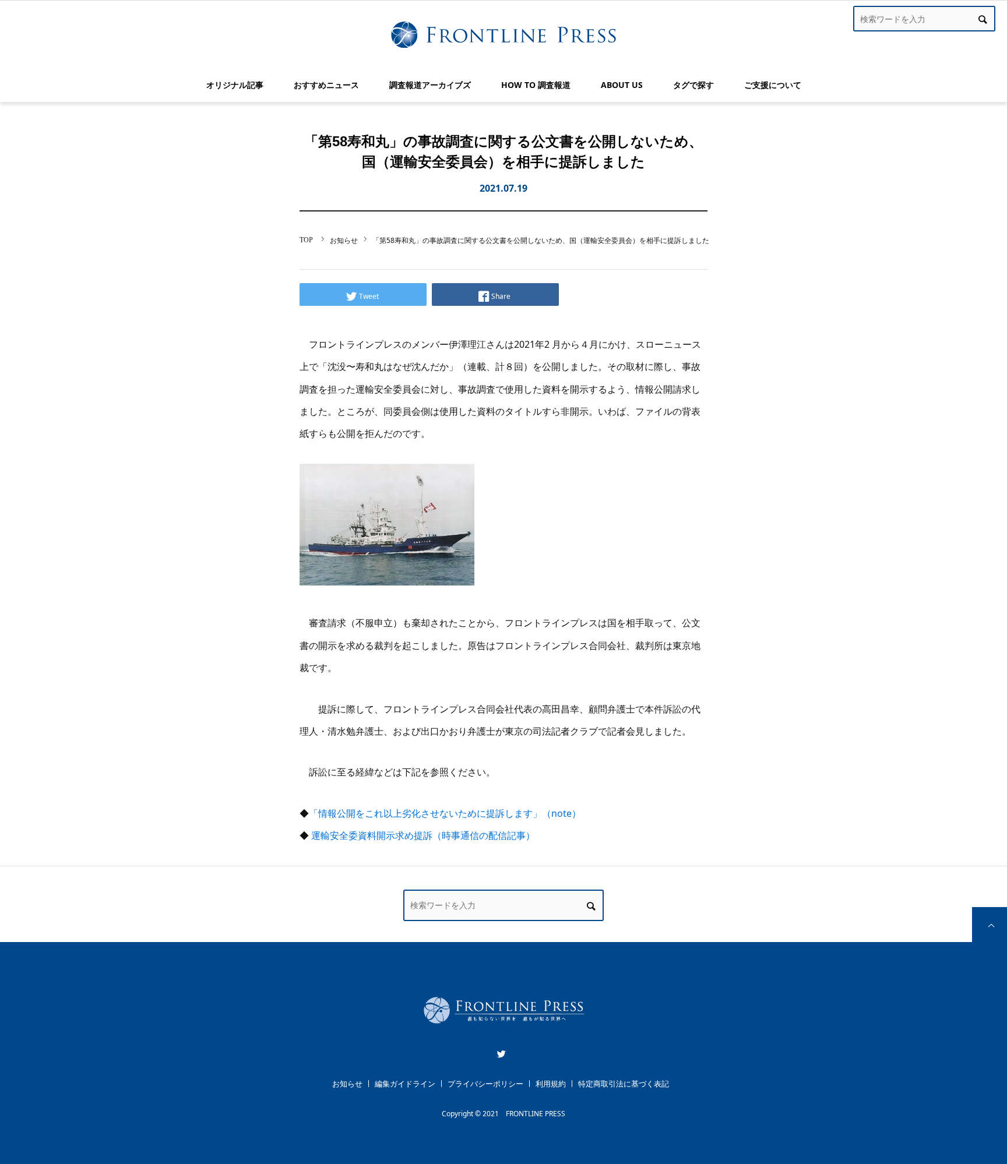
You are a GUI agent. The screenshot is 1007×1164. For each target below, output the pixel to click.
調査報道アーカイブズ (430, 84)
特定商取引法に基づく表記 (623, 1084)
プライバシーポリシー (485, 1084)
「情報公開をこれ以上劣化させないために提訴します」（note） (445, 813)
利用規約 (551, 1084)
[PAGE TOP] (989, 924)
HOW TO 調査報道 (536, 84)
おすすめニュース (326, 84)
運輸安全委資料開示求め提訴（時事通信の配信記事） (423, 835)
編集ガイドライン (405, 1084)
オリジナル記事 (234, 84)
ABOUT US (622, 84)
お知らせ (347, 1084)
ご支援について (772, 84)
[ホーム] (307, 239)
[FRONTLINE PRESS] (503, 1027)
